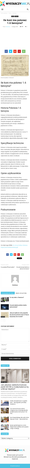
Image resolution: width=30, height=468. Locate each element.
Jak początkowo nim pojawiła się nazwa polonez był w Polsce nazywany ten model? (19, 314)
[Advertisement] (15, 39)
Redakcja (8, 26)
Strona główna (4, 13)
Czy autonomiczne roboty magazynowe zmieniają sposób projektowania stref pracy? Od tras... (19, 411)
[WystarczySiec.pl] (15, 3)
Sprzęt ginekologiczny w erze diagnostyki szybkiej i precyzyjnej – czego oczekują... (19, 426)
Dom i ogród (3, 382)
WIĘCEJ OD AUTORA (21, 293)
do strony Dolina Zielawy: (20, 245)
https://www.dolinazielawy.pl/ (9, 247)
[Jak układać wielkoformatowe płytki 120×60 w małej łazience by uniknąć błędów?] (15, 376)
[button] (28, 9)
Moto (13, 16)
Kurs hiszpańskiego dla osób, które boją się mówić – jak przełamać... (19, 418)
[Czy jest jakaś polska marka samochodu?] (5, 307)
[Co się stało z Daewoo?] (5, 299)
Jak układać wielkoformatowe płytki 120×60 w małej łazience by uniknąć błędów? (15, 387)
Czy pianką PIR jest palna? (8, 267)
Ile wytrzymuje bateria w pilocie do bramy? (23, 268)
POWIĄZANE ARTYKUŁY (8, 293)
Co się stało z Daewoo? (17, 297)
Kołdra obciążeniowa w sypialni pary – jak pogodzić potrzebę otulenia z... (18, 402)
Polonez (16, 16)
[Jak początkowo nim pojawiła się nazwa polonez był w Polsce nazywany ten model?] (5, 314)
